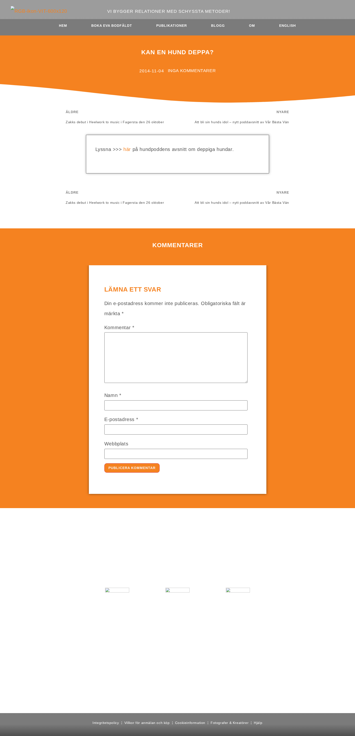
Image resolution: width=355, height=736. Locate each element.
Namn (112, 395)
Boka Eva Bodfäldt (111, 25)
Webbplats (116, 443)
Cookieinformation (190, 723)
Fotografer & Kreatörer (229, 723)
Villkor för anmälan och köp (147, 723)
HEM (63, 25)
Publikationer (171, 25)
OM (252, 25)
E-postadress (121, 419)
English (287, 25)
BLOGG (218, 25)
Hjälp (258, 723)
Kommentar (119, 327)
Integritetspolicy (105, 723)
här (127, 149)
